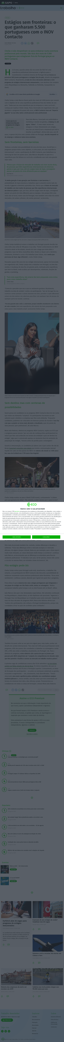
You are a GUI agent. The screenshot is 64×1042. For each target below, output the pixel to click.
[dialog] (32, 521)
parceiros (17, 511)
